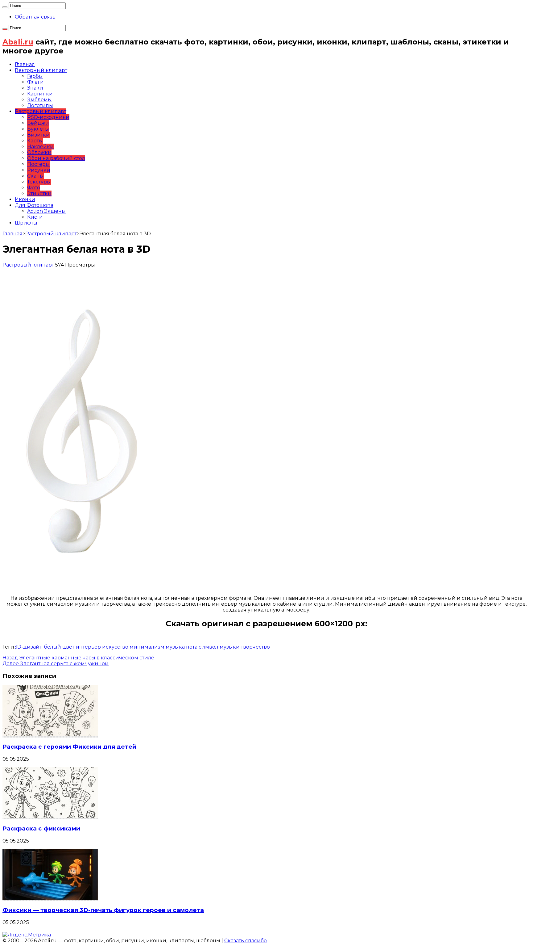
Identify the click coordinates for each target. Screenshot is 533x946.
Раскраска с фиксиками (41, 828)
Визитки (38, 135)
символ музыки (219, 647)
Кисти (35, 217)
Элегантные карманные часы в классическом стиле (78, 658)
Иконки (25, 199)
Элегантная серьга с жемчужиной (55, 663)
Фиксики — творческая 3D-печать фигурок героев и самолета (103, 910)
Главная (25, 64)
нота (191, 647)
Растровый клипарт (40, 111)
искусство (115, 647)
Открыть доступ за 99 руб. (266, 632)
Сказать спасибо (245, 941)
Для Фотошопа (34, 205)
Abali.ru (17, 41)
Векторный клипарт (41, 70)
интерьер (88, 647)
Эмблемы (39, 100)
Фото (33, 188)
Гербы (35, 76)
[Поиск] (4, 7)
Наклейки (40, 146)
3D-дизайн (28, 647)
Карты (35, 141)
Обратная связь (35, 17)
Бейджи (38, 123)
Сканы (35, 176)
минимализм (147, 647)
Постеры (38, 164)
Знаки (35, 88)
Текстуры (39, 182)
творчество (255, 647)
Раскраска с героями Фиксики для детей (69, 746)
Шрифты (26, 223)
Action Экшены (46, 211)
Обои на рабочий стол (56, 158)
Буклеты (38, 129)
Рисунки (38, 170)
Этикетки (39, 193)
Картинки (40, 94)
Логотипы (40, 105)
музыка (175, 647)
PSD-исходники (48, 117)
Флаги (35, 82)
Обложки (39, 152)
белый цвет (59, 647)
